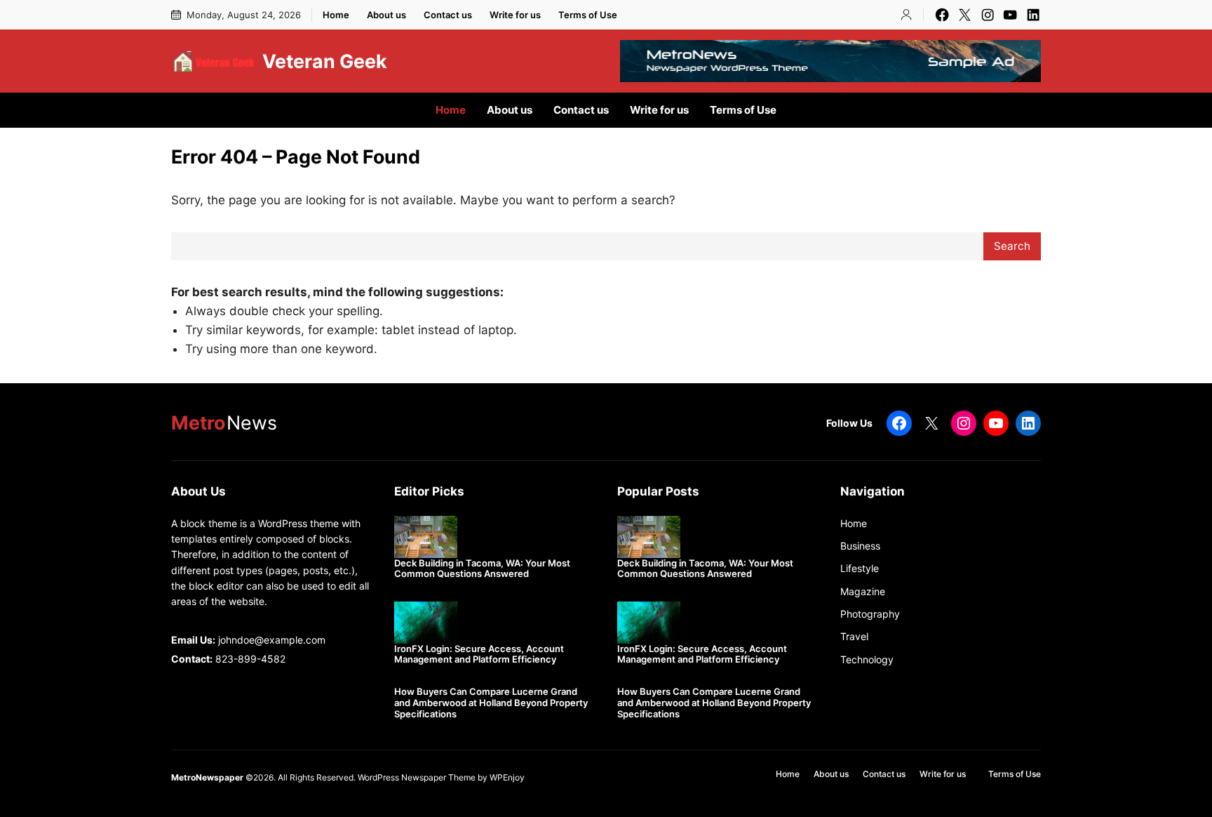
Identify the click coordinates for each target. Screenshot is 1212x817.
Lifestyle (859, 568)
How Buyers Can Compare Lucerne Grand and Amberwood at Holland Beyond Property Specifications (491, 702)
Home (853, 523)
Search (1012, 246)
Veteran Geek (324, 61)
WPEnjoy (507, 777)
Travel (854, 636)
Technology (867, 659)
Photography (870, 614)
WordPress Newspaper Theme (417, 777)
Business (860, 546)
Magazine (862, 591)
